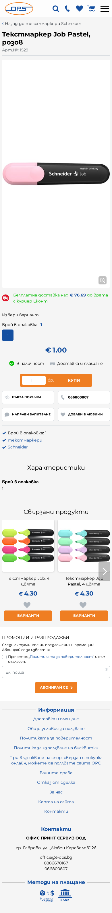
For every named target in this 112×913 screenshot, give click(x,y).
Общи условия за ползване (56, 728)
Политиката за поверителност (61, 656)
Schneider (18, 447)
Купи (74, 380)
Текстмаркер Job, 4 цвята (28, 581)
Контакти (56, 811)
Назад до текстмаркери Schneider (43, 23)
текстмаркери (25, 440)
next (104, 571)
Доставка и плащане (56, 718)
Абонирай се (54, 687)
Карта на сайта (56, 801)
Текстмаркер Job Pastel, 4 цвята (84, 581)
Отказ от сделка (56, 782)
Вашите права (56, 772)
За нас (56, 792)
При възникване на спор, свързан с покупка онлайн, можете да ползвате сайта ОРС (56, 760)
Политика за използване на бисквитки (56, 747)
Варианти (28, 615)
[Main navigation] (105, 8)
